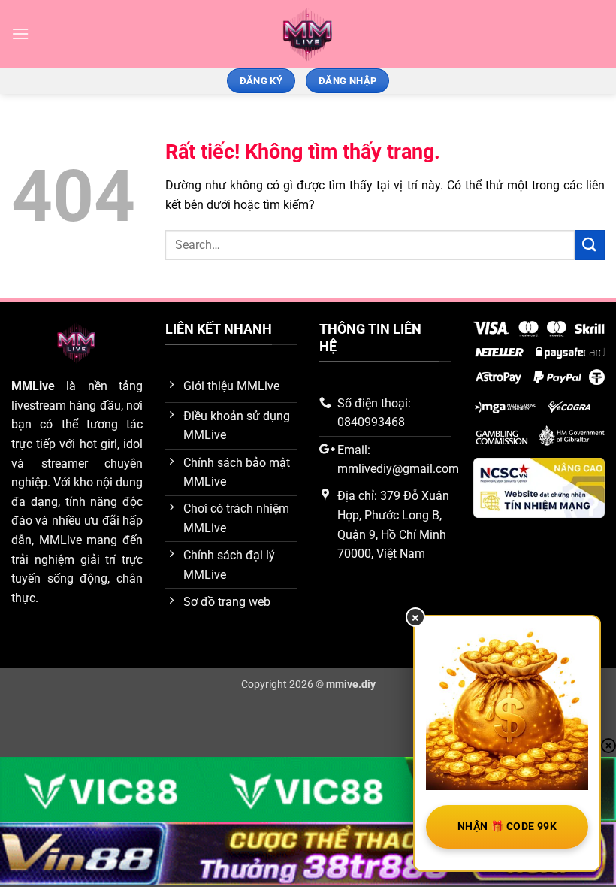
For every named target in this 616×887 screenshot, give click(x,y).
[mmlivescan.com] (308, 34)
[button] (20, 33)
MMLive (33, 386)
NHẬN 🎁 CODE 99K (507, 826)
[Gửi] (590, 244)
